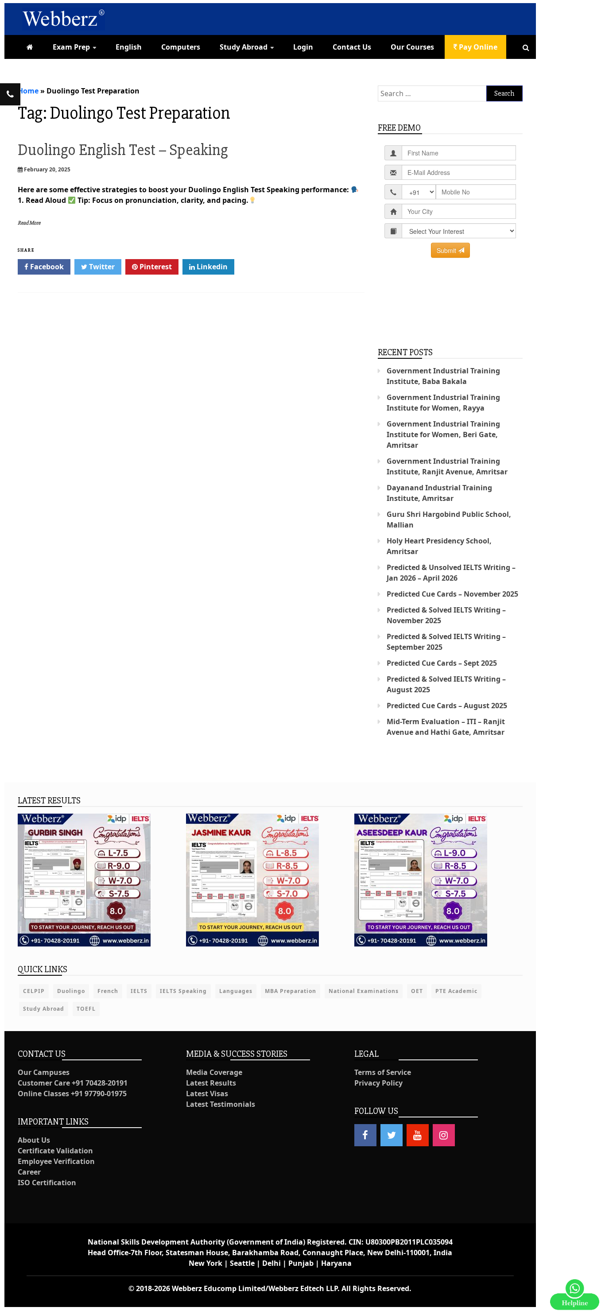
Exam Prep (71, 47)
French (107, 991)
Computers (180, 47)
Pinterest (155, 267)
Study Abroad (244, 47)
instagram (444, 1135)
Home (28, 91)
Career (29, 1172)
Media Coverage (214, 1072)
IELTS (139, 991)
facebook (365, 1135)
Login (303, 47)
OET (417, 991)
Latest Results (211, 1083)
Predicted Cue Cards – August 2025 (447, 705)
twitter (391, 1135)
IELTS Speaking (183, 991)
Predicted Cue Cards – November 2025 (452, 594)
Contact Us (352, 47)
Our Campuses (44, 1072)
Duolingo (71, 991)
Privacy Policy (378, 1083)
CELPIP (34, 991)
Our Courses (412, 47)
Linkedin (211, 267)
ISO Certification (47, 1182)
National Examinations (364, 991)
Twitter (101, 267)
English (129, 47)
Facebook (46, 267)
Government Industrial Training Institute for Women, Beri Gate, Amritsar (443, 434)
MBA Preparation (290, 991)
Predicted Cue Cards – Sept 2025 (442, 663)
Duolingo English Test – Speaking (123, 150)
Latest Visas (207, 1093)
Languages (235, 991)
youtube (418, 1135)
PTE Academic (456, 991)
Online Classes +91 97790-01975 (72, 1093)
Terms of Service (382, 1072)
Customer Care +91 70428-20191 (73, 1083)
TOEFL (86, 1008)
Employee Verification (56, 1161)
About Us (34, 1140)
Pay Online (477, 47)
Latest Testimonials (220, 1104)
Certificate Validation (55, 1151)
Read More (29, 223)
